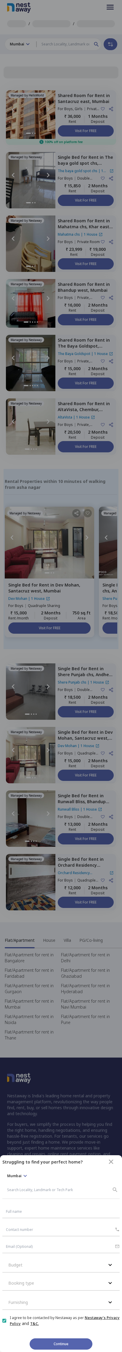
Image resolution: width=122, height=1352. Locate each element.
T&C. (34, 1323)
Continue (61, 1343)
